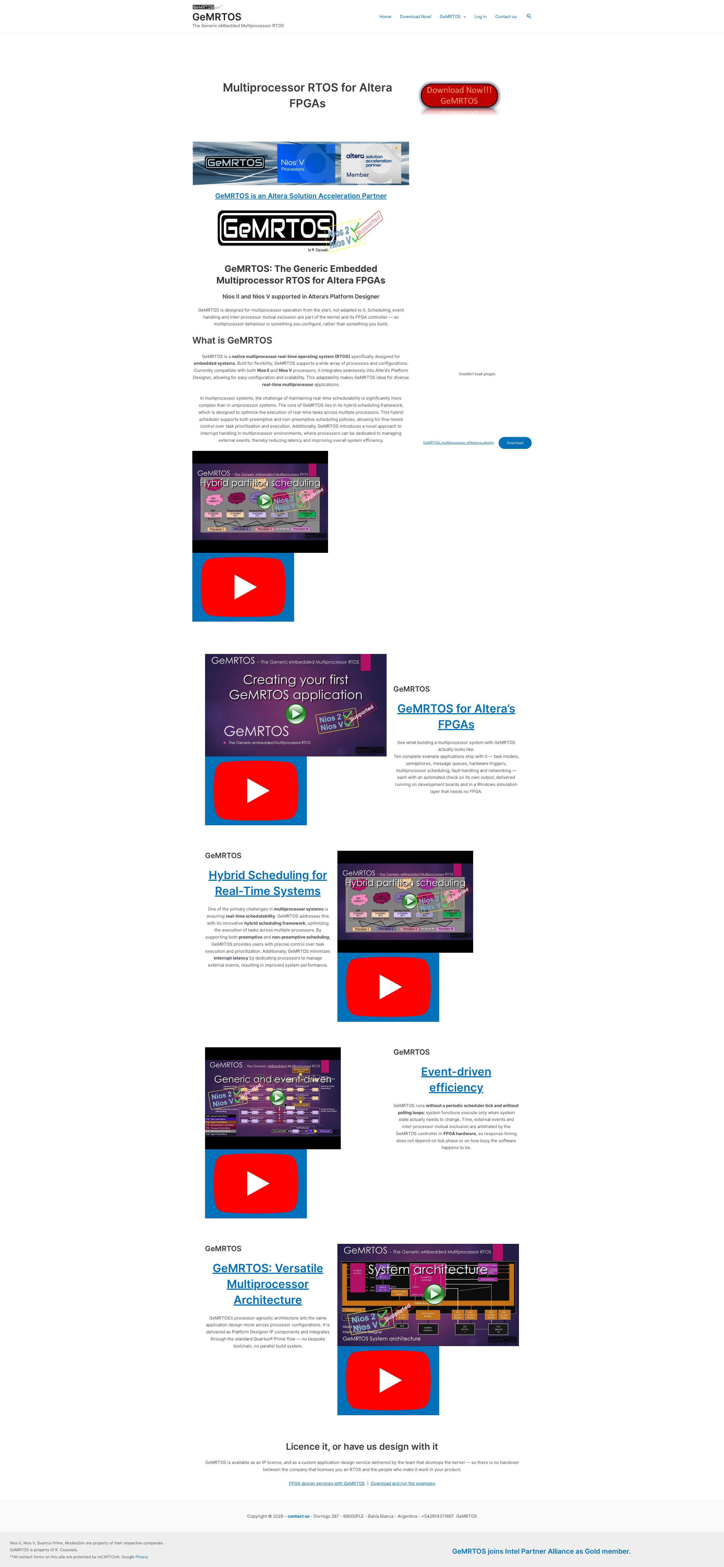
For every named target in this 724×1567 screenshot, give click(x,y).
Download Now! (415, 16)
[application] (463, 16)
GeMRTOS (217, 17)
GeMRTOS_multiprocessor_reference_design (458, 442)
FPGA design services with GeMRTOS (327, 1483)
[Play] (243, 587)
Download (515, 443)
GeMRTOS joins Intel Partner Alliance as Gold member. (541, 1551)
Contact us (506, 16)
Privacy (141, 1557)
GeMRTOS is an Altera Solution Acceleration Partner (301, 196)
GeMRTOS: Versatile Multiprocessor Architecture (268, 1284)
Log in (481, 16)
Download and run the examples (403, 1483)
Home (385, 16)
